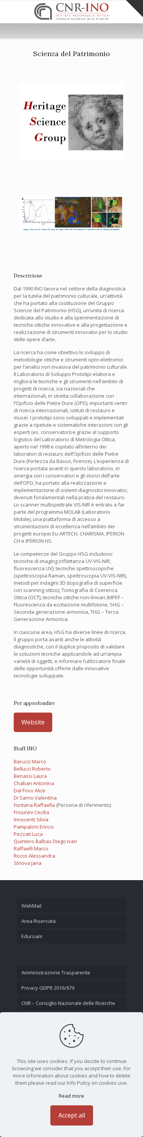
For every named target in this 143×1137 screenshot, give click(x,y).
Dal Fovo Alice (29, 790)
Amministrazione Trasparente (55, 972)
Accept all (71, 1115)
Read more (71, 1095)
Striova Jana (28, 863)
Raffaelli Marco (31, 848)
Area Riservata (38, 921)
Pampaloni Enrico (34, 826)
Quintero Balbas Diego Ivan (45, 841)
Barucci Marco (30, 761)
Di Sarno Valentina (35, 797)
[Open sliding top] (134, 8)
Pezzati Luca (28, 834)
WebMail (31, 905)
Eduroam (31, 936)
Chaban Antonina (34, 783)
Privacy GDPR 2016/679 (47, 987)
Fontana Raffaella (34, 805)
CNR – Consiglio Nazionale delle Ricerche (68, 1003)
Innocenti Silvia (31, 819)
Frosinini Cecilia (31, 812)
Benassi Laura (30, 776)
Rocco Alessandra (34, 855)
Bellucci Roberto (32, 768)
